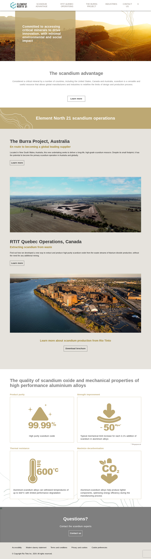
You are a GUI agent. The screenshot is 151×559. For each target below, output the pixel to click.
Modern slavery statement (36, 547)
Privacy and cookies (79, 547)
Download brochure (75, 348)
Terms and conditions (59, 547)
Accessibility (17, 547)
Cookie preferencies (99, 547)
